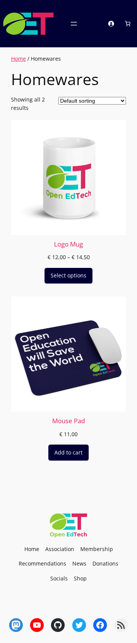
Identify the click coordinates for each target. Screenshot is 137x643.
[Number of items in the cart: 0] (127, 23)
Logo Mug (68, 244)
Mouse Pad (68, 420)
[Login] (111, 23)
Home (18, 58)
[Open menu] (73, 23)
